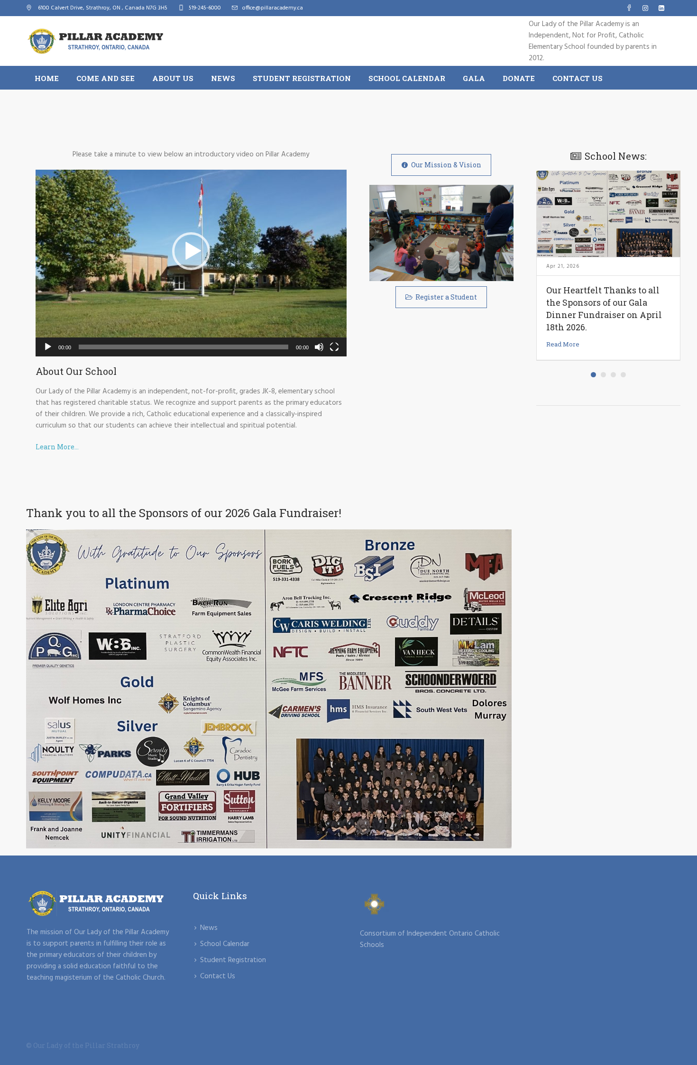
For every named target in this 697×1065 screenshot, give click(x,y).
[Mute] (319, 347)
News (209, 928)
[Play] (48, 347)
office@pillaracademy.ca (272, 8)
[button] (191, 251)
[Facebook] (629, 8)
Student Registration (233, 960)
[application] (191, 263)
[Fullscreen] (334, 347)
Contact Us (217, 976)
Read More (562, 344)
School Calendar (224, 944)
